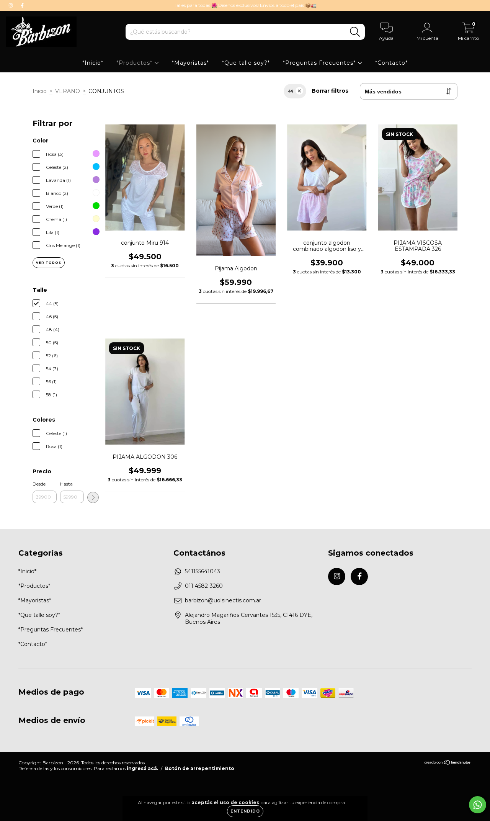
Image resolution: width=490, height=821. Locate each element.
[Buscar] (355, 32)
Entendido (245, 811)
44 (290, 91)
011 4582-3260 (204, 585)
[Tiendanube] (448, 763)
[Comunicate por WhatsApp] (477, 804)
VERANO (67, 91)
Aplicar (93, 497)
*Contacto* (391, 62)
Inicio (40, 91)
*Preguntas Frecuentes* (320, 62)
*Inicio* (92, 62)
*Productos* (135, 62)
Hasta (66, 484)
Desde (39, 484)
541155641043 (202, 571)
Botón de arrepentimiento (199, 768)
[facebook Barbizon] (22, 5)
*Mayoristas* (190, 62)
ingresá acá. (142, 768)
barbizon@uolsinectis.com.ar (223, 600)
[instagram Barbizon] (11, 5)
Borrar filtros (330, 90)
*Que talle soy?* (246, 62)
